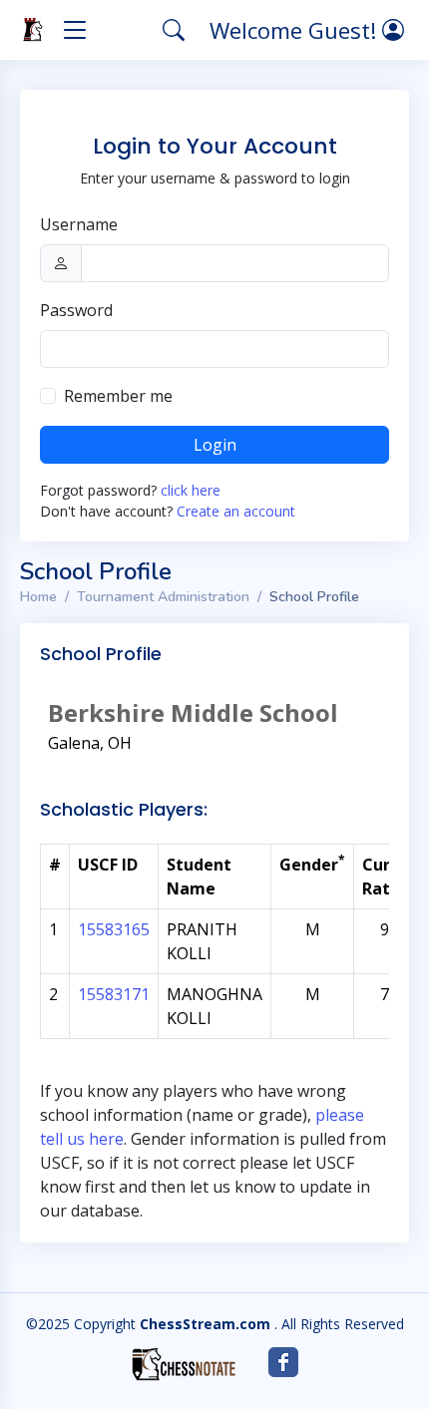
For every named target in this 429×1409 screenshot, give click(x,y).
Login (215, 445)
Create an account (236, 511)
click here (190, 490)
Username (79, 224)
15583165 (114, 929)
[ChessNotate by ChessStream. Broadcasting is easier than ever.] (183, 1364)
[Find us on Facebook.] (283, 1362)
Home (38, 596)
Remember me (118, 396)
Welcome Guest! (296, 30)
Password (76, 310)
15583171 (114, 994)
